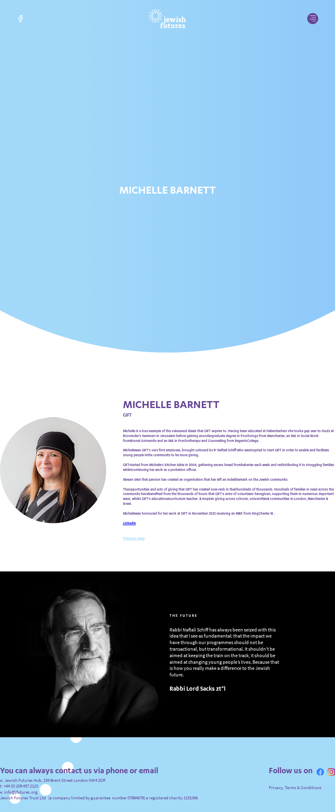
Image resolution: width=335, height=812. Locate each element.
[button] (312, 18)
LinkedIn (129, 558)
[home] (167, 18)
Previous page (134, 573)
